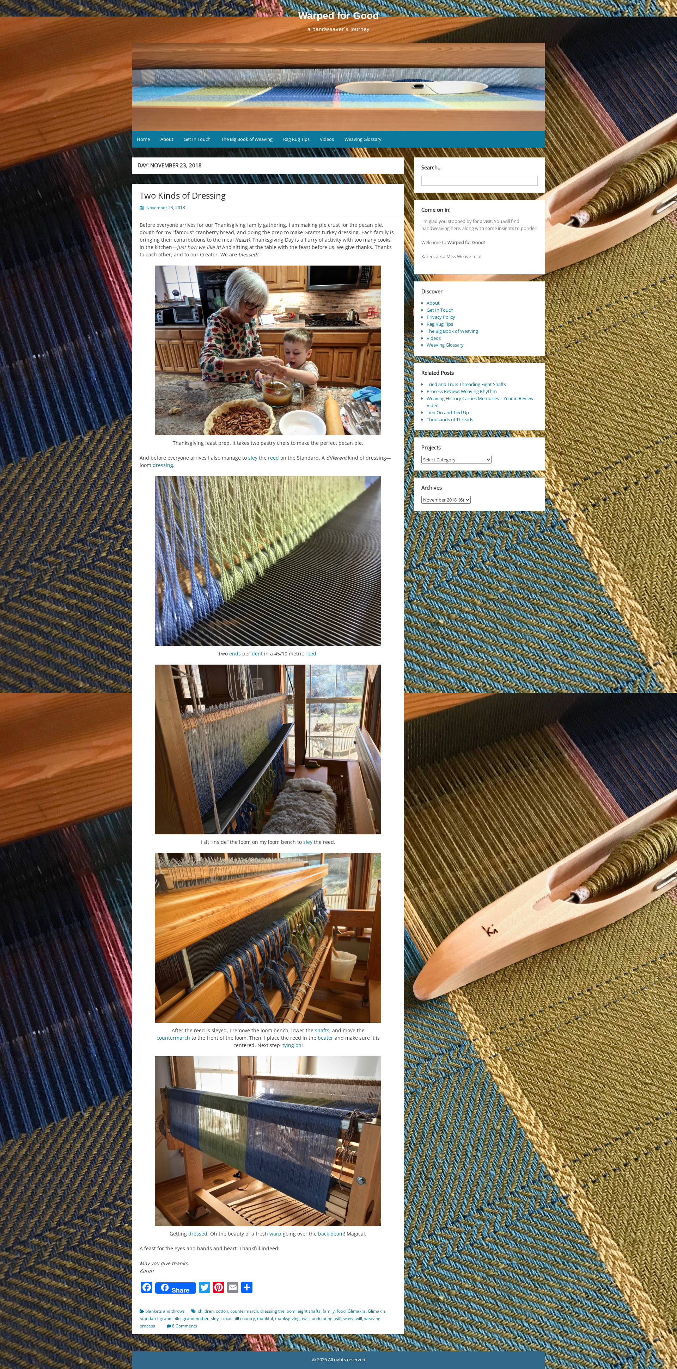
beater (325, 1037)
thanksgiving (287, 1318)
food (341, 1311)
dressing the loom (277, 1311)
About (166, 139)
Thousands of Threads (450, 419)
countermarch (173, 1037)
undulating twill (326, 1318)
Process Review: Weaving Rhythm (462, 391)
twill (306, 1318)
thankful (265, 1318)
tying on (291, 1045)
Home (143, 139)
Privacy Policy (441, 317)
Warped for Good (338, 15)
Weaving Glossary (363, 139)
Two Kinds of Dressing (183, 195)
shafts (322, 1030)
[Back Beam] (268, 1141)
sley (252, 457)
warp (275, 1233)
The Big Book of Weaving (247, 139)
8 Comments (184, 1326)
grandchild (170, 1318)
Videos (327, 139)
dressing (163, 465)
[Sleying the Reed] (268, 749)
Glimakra (357, 1311)
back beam (331, 1233)
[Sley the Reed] (268, 561)
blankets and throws (165, 1311)
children (206, 1311)
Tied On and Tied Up (448, 412)
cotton (222, 1311)
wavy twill (352, 1318)
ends (235, 653)
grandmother (196, 1318)
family (329, 1311)
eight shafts (309, 1311)
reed (273, 457)
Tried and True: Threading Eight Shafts (466, 384)
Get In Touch (197, 139)
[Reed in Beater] (268, 938)
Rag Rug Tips (296, 139)
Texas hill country (238, 1318)
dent (257, 653)
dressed (197, 1233)
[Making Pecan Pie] (268, 350)
